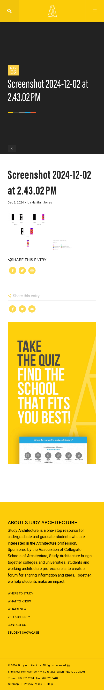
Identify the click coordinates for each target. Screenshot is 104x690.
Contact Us (17, 625)
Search (9, 11)
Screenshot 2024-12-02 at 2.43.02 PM (49, 181)
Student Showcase (23, 632)
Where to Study (20, 593)
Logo (52, 11)
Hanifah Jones (42, 202)
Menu (95, 11)
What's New (17, 609)
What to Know (19, 601)
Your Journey (19, 617)
